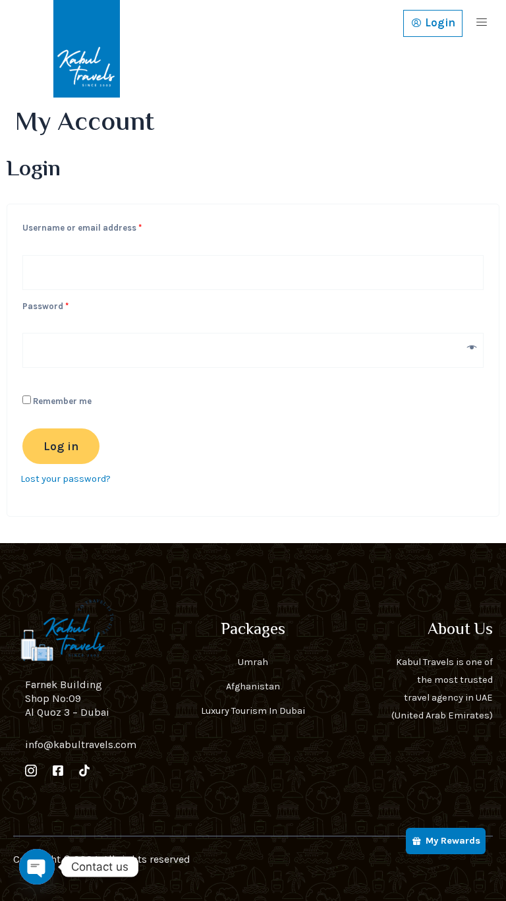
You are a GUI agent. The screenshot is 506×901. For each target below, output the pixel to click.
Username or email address (100, 226)
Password (63, 304)
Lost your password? (65, 478)
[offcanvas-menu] (481, 23)
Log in (60, 446)
